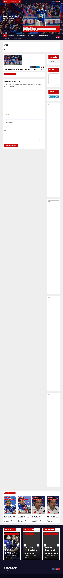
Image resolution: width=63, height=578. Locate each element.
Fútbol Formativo (26, 30)
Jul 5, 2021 (48, 555)
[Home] (5, 35)
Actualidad (7, 497)
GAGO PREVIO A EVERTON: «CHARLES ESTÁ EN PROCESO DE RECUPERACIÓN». (24, 519)
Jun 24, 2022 (29, 555)
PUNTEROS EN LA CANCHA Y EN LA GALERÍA (10, 553)
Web (5, 130)
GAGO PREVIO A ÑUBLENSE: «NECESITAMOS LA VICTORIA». (37, 519)
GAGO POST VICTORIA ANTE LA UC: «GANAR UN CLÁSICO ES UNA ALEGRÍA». (9, 519)
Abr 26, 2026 (8, 520)
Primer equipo (11, 35)
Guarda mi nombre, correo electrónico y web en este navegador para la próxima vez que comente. (23, 140)
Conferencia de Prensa (9, 499)
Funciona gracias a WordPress (25, 575)
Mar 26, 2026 (51, 520)
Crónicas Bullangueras (43, 35)
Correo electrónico (9, 122)
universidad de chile (27, 29)
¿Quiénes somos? (17, 38)
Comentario (7, 89)
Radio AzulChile (10, 16)
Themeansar (41, 575)
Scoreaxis (56, 85)
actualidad (34, 29)
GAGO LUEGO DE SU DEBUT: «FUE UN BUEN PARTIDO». (53, 518)
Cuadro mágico (40, 29)
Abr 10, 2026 (36, 520)
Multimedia (7, 38)
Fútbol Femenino (52, 29)
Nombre (6, 114)
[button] (56, 37)
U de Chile (46, 29)
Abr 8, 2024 (9, 555)
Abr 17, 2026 (22, 520)
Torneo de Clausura (34, 30)
